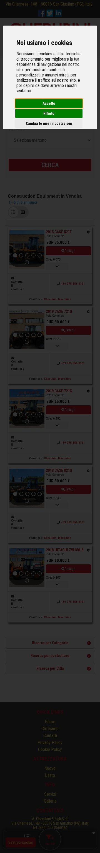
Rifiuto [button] (48, 113)
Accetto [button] (48, 103)
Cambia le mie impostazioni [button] (49, 123)
